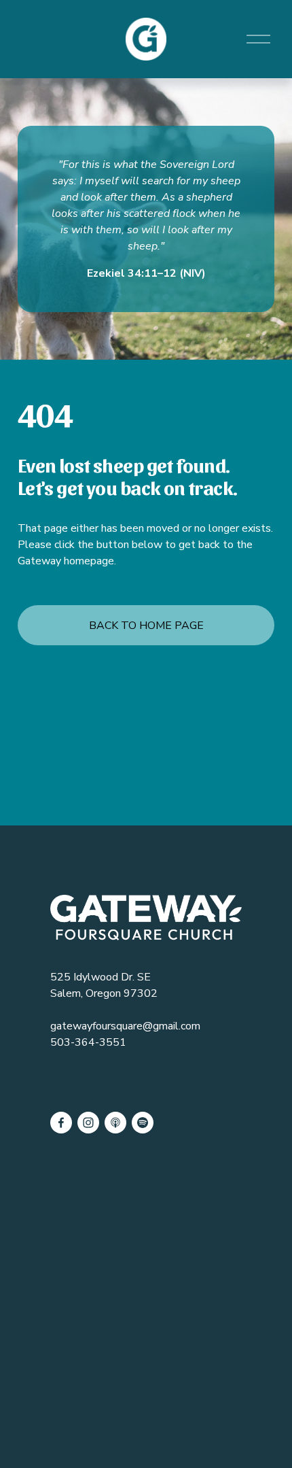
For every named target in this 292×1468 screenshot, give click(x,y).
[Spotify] (142, 1122)
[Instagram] (88, 1122)
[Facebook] (61, 1122)
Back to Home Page (146, 625)
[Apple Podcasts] (115, 1122)
